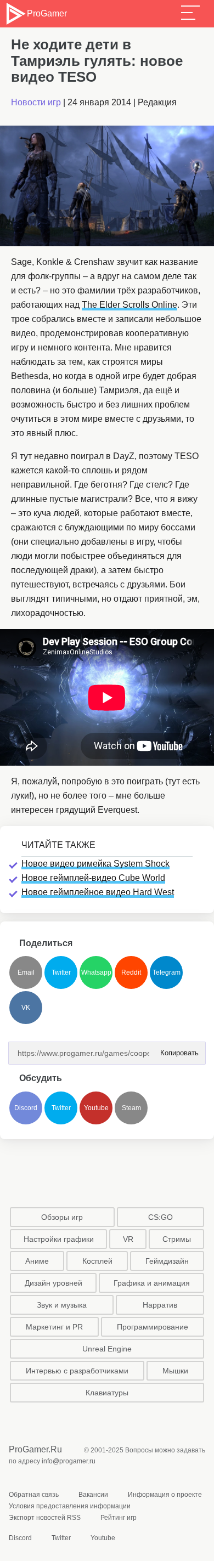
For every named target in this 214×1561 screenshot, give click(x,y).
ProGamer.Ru (35, 1449)
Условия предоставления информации (70, 1506)
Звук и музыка (62, 1304)
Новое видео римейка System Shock (95, 863)
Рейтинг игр (118, 1518)
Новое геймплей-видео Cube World (93, 878)
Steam (131, 1108)
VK (25, 1007)
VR (128, 1239)
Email (26, 972)
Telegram (167, 972)
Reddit (131, 972)
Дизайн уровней (53, 1283)
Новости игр (36, 102)
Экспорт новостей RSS (45, 1518)
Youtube (96, 1108)
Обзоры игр (62, 1217)
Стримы (176, 1239)
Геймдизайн (167, 1261)
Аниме (37, 1261)
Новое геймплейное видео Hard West (97, 892)
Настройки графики (59, 1239)
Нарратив (160, 1304)
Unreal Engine (107, 1348)
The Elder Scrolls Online (129, 304)
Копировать (176, 1049)
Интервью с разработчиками (77, 1370)
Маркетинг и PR (54, 1326)
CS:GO (160, 1217)
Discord (25, 1108)
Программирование (152, 1326)
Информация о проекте (165, 1494)
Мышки (175, 1370)
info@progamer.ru (68, 1461)
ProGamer (46, 13)
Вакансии (93, 1494)
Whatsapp (96, 972)
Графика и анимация (152, 1283)
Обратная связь (34, 1494)
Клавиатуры (107, 1392)
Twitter (61, 972)
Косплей (97, 1261)
